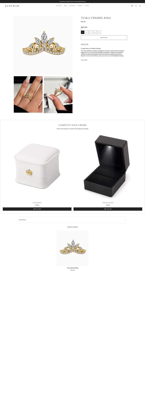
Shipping (22, 220)
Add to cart (37, 209)
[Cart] (140, 5)
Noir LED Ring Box (108, 202)
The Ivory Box (37, 202)
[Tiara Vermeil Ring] (72, 248)
